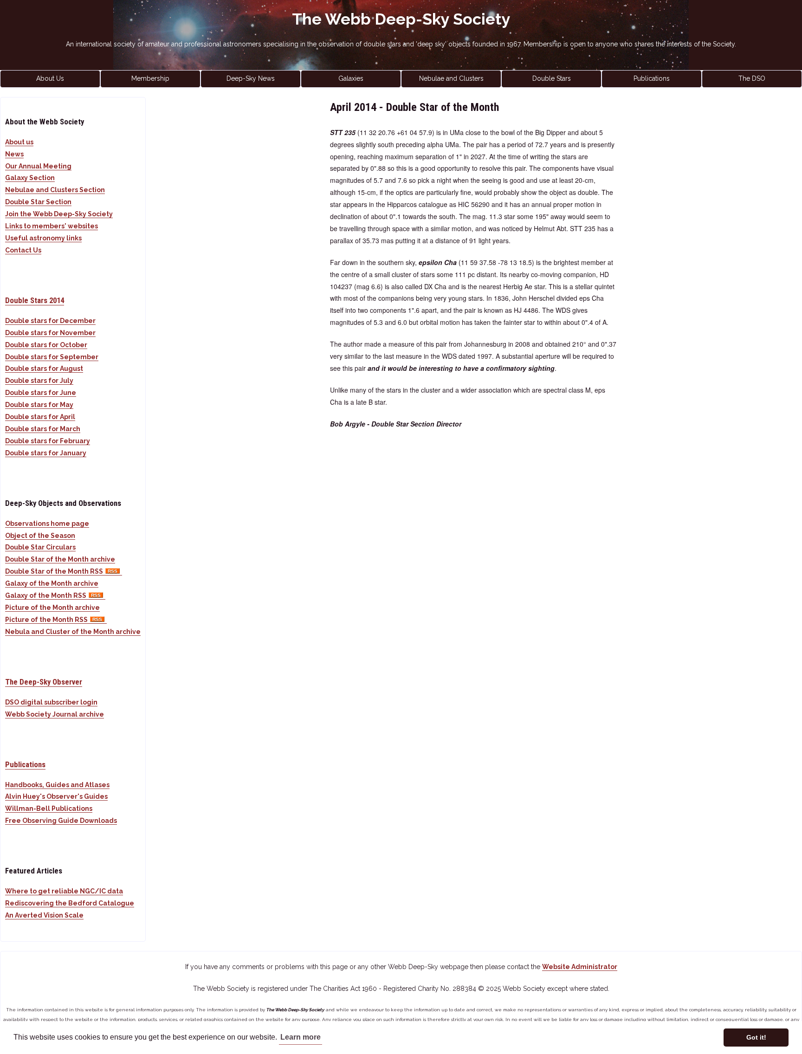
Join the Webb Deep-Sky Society (59, 214)
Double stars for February (47, 441)
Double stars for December (50, 320)
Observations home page (47, 523)
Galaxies (350, 78)
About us (19, 142)
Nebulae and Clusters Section (55, 190)
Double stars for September (51, 357)
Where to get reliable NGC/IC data (64, 891)
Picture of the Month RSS (46, 619)
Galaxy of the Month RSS (45, 595)
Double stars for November (50, 332)
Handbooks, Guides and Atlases (57, 785)
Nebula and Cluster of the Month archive (73, 631)
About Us (50, 78)
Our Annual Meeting (38, 166)
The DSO (751, 78)
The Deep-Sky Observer (43, 681)
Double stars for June (40, 392)
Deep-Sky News (250, 78)
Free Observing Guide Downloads (61, 820)
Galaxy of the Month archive (51, 583)
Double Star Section (38, 202)
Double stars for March (42, 429)
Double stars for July (39, 380)
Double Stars (551, 78)
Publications (652, 78)
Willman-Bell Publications (48, 808)
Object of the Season (40, 535)
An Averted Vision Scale (44, 915)
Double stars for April (40, 416)
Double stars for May (39, 404)
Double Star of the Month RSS (54, 571)
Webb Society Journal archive (54, 714)
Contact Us (23, 250)
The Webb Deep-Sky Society (401, 19)
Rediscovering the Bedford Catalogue (69, 903)
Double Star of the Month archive (60, 559)
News (14, 154)
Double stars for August (44, 368)
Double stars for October (46, 345)
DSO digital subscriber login (51, 702)
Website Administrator (579, 966)
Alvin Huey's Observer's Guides (56, 796)
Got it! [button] (756, 1037)
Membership (150, 78)
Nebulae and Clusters (451, 78)
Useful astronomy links (43, 238)
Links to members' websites (51, 226)
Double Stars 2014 (34, 300)
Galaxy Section (30, 177)
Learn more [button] (300, 1037)
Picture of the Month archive (52, 607)
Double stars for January (45, 453)
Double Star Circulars (40, 547)
